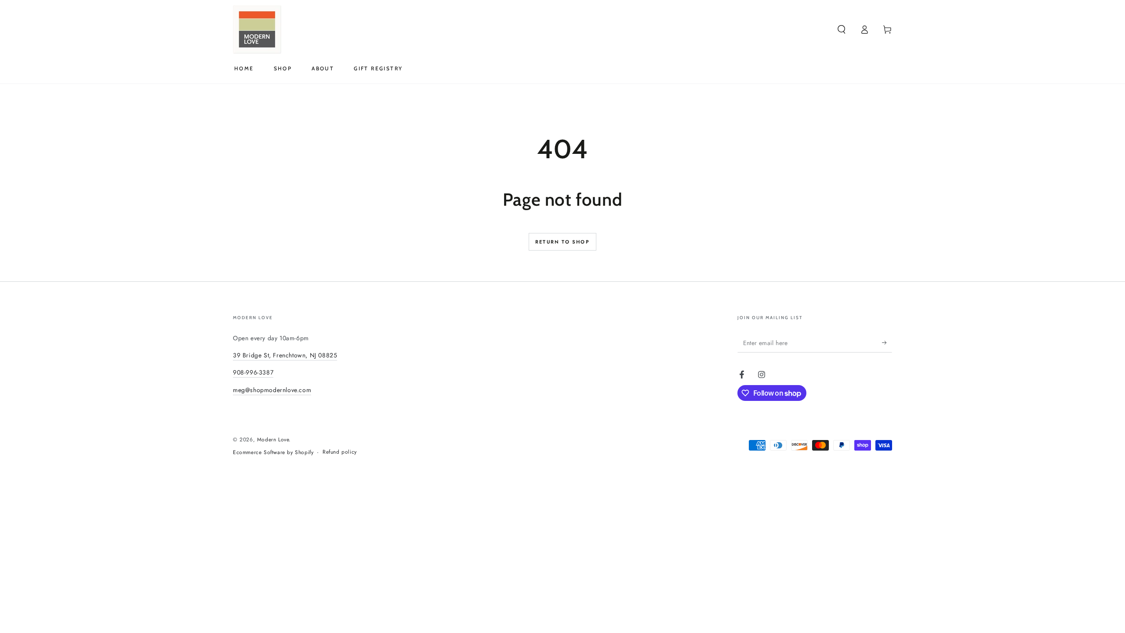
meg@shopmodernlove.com (272, 390)
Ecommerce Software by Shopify (273, 452)
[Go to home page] (257, 29)
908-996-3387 (253, 372)
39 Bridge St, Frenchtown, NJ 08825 (285, 355)
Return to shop (562, 241)
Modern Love (273, 440)
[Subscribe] (887, 342)
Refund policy (340, 452)
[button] (841, 29)
